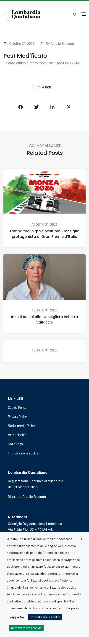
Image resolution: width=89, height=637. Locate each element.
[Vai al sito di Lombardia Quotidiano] (22, 15)
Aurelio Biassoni (62, 44)
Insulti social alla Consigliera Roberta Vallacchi (44, 320)
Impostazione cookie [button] (23, 453)
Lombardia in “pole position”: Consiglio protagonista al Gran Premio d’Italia (44, 234)
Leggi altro (16, 617)
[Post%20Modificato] (20, 107)
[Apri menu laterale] (83, 14)
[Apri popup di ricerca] (75, 14)
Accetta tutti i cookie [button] (26, 628)
